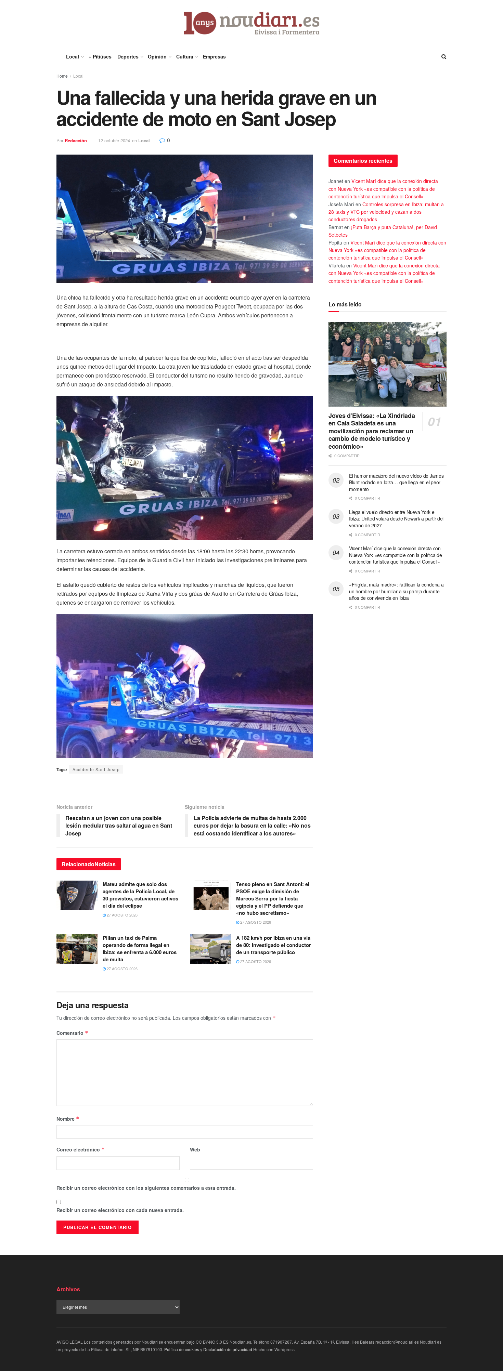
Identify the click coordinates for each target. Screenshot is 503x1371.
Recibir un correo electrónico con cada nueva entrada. (120, 1210)
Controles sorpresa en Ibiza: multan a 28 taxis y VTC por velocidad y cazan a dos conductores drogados (386, 212)
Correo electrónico (80, 1149)
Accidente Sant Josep (96, 769)
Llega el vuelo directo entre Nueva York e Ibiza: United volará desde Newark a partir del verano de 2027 (396, 519)
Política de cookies (181, 1349)
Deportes (128, 56)
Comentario (72, 1032)
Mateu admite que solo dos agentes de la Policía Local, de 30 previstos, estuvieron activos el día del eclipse (140, 894)
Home (62, 76)
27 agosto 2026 (122, 915)
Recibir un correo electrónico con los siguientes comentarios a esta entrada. (146, 1187)
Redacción (76, 140)
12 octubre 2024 (114, 140)
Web (195, 1149)
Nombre (67, 1118)
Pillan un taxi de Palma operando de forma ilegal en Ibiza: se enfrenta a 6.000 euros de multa (140, 948)
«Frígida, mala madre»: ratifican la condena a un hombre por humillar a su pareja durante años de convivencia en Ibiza (396, 591)
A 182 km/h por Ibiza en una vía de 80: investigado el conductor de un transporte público (273, 945)
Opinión (157, 56)
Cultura (184, 56)
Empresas (214, 56)
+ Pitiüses (100, 56)
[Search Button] (444, 56)
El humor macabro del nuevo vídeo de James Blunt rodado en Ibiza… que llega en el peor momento (396, 482)
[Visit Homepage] (251, 24)
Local (72, 56)
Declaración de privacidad (227, 1349)
